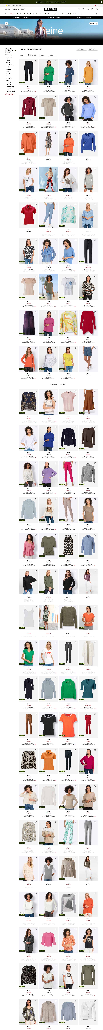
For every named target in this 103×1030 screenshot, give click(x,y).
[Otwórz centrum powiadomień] (88, 9)
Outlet (9, 5)
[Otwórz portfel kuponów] (79, 9)
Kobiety (7, 9)
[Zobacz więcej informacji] (29, 92)
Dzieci (23, 9)
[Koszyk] (97, 9)
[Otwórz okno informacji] (101, 2)
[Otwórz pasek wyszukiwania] (96, 14)
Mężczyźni (16, 9)
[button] (81, 49)
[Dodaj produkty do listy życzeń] (36, 61)
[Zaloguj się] (83, 9)
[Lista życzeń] (92, 9)
